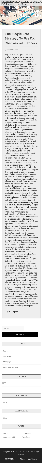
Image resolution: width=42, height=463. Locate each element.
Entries (27, 433)
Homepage (7, 356)
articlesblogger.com (24, 452)
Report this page (11, 312)
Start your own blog (10, 367)
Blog (5, 418)
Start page (7, 362)
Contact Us (9, 459)
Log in (5, 351)
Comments (9, 437)
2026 (5, 403)
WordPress (26, 437)
